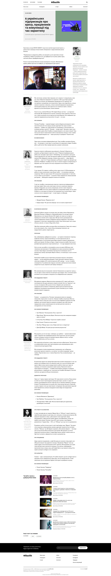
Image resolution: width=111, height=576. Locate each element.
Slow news (25, 6)
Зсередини (42, 6)
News (33, 536)
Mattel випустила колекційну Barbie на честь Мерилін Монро (63, 478)
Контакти (58, 560)
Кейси (70, 6)
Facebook (25, 2)
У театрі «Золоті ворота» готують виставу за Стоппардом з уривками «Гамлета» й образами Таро (64, 490)
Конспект (85, 6)
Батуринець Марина (57, 528)
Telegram (39, 2)
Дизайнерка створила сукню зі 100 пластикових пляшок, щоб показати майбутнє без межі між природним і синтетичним (64, 523)
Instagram (32, 2)
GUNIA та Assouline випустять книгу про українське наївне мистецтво (62, 501)
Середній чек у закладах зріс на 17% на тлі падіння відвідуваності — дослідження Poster (64, 512)
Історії (57, 6)
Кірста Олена (55, 483)
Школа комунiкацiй (77, 562)
